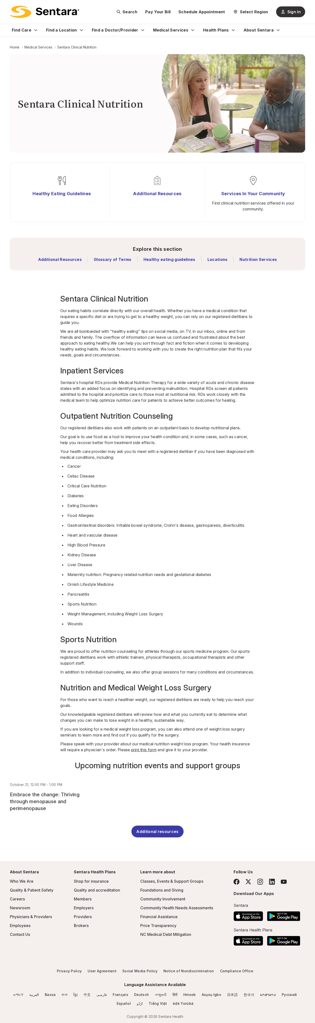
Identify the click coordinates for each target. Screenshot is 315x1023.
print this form (144, 749)
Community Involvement (162, 898)
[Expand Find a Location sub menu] (81, 30)
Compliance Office (236, 971)
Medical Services (170, 30)
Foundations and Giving (161, 890)
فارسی (101, 994)
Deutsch (141, 994)
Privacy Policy (69, 971)
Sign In (294, 11)
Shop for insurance (91, 881)
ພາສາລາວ (268, 994)
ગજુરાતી (160, 994)
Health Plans (216, 30)
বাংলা (64, 994)
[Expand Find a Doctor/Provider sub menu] (142, 30)
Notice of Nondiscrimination (188, 971)
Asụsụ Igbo (211, 994)
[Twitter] (248, 882)
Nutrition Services (258, 259)
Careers (17, 898)
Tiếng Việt (158, 1003)
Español (124, 1003)
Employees (20, 925)
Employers (84, 907)
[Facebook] (236, 882)
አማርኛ (18, 994)
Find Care (21, 30)
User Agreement (102, 971)
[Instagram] (260, 881)
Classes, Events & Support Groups (171, 881)
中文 (87, 994)
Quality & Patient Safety (31, 890)
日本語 (232, 994)
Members (83, 898)
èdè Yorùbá (183, 1003)
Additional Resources (60, 259)
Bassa (50, 994)
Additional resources (157, 831)
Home (14, 47)
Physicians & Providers (31, 916)
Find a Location (61, 30)
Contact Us (20, 934)
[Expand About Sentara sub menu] (278, 30)
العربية (34, 994)
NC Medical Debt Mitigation (165, 934)
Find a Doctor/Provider (115, 30)
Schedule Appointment (201, 11)
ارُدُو (140, 1003)
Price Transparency (158, 925)
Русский (289, 994)
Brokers (81, 925)
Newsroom (20, 907)
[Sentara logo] (44, 12)
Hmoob (189, 994)
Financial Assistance (159, 916)
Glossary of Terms (112, 259)
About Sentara (259, 30)
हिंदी (175, 994)
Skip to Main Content (7, 7)
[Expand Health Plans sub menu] (233, 30)
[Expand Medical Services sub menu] (192, 30)
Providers (83, 916)
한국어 (249, 994)
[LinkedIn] (272, 881)
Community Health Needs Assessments (176, 907)
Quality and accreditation (97, 890)
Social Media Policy (140, 971)
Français (120, 994)
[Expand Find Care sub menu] (35, 30)
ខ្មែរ (75, 994)
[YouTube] (284, 881)
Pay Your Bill (158, 11)
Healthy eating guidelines (169, 259)
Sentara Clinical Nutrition (76, 47)
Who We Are (21, 881)
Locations (217, 259)
